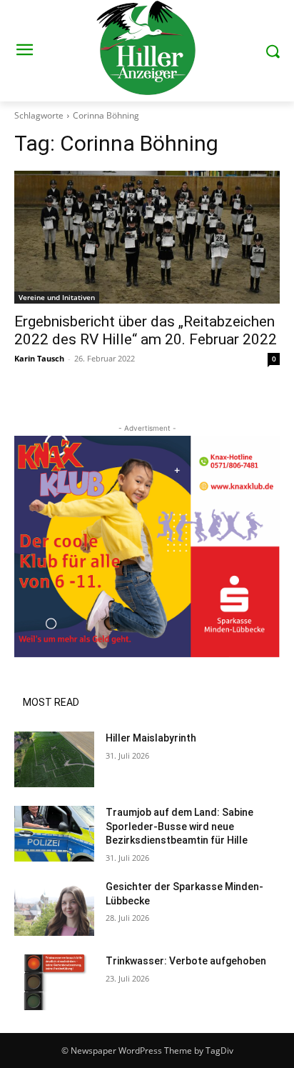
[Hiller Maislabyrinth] (54, 759)
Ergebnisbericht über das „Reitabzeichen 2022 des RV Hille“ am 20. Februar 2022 (145, 330)
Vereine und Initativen (57, 297)
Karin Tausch (39, 358)
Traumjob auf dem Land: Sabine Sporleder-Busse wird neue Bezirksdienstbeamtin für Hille (179, 826)
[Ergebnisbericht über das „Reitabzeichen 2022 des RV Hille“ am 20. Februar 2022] (147, 237)
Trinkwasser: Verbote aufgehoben (186, 961)
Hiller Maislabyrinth (151, 738)
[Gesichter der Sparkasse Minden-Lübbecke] (54, 908)
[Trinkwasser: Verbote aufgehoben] (54, 982)
